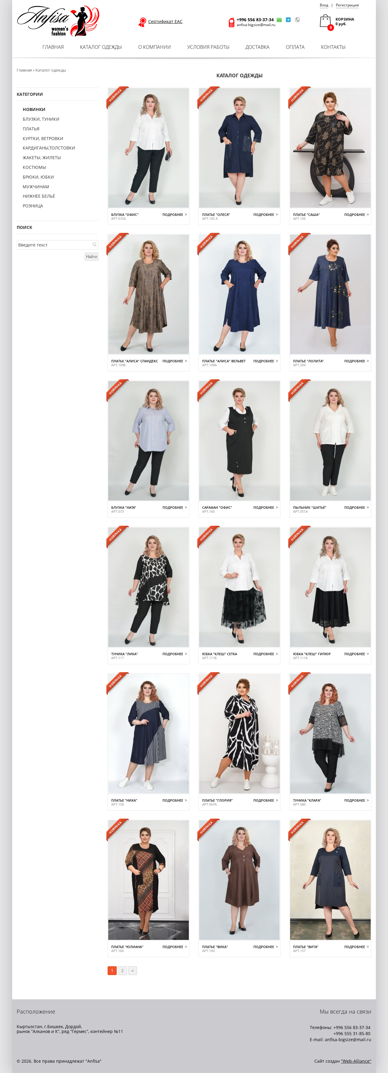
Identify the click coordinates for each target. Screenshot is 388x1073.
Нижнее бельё (39, 196)
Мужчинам (36, 186)
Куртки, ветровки (43, 138)
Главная (53, 47)
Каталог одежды (101, 47)
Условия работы (208, 47)
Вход (324, 5)
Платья (31, 129)
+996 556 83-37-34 (255, 19)
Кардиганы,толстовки (49, 148)
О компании (154, 47)
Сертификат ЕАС (165, 21)
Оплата (295, 47)
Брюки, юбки (38, 177)
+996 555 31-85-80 (351, 1033)
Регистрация (347, 5)
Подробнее (172, 214)
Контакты (333, 47)
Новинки (34, 109)
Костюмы (34, 167)
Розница (33, 206)
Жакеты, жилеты (42, 157)
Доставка (257, 47)
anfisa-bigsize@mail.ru (256, 24)
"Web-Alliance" (356, 1061)
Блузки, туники (41, 119)
